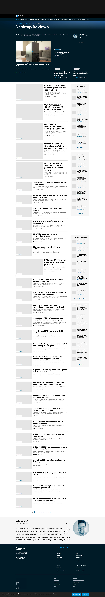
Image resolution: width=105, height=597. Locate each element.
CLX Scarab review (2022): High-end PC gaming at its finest (53, 107)
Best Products (72, 15)
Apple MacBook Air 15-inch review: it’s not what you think (82, 358)
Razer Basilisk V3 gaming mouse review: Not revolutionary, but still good (50, 345)
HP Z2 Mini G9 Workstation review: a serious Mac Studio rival (55, 126)
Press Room (75, 584)
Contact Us (59, 567)
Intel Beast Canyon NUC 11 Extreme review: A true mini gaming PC (50, 396)
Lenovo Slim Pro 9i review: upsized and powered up (81, 315)
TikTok (67, 547)
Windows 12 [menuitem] (32, 19)
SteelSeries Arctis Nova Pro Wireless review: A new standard (50, 183)
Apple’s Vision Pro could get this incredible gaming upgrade (82, 119)
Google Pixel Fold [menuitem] (64, 19)
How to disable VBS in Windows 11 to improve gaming (82, 255)
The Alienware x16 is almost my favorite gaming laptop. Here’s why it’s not (81, 352)
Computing (31, 15)
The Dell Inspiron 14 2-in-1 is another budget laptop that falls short (82, 323)
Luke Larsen (81, 34)
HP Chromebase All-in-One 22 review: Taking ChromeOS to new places (55, 146)
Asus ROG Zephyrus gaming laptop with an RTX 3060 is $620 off (81, 178)
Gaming (40, 15)
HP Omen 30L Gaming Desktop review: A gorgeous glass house (48, 487)
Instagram (56, 547)
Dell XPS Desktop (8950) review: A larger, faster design (48, 222)
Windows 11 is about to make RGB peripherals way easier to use (81, 291)
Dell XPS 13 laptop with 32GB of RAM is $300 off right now (82, 199)
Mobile (36, 15)
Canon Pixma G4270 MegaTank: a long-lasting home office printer (82, 308)
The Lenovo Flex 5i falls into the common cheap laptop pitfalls (82, 343)
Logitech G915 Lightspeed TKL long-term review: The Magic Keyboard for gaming (48, 383)
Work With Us (56, 582)
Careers (55, 578)
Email (80, 37)
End (48, 512)
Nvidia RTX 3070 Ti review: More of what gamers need (48, 435)
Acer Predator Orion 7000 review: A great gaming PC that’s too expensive (53, 166)
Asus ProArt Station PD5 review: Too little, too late (49, 209)
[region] (52, 594)
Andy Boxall (35, 376)
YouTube (61, 547)
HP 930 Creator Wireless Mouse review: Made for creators (48, 422)
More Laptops (80, 213)
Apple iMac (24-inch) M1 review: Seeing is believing (49, 461)
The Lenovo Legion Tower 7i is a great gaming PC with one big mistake (62, 54)
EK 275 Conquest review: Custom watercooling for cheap (45, 235)
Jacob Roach (24, 72)
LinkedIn (65, 547)
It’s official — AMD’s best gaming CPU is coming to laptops (82, 97)
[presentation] (31, 16)
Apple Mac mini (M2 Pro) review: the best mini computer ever (62, 73)
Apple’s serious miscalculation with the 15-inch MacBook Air (81, 126)
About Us (58, 565)
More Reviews (80, 364)
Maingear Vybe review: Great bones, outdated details (46, 248)
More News (79, 147)
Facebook (54, 547)
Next (51, 512)
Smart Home (61, 15)
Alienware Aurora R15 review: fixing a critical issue (80, 73)
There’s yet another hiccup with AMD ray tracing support (81, 141)
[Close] (103, 594)
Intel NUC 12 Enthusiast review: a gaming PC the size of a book (55, 87)
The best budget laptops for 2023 (82, 157)
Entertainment (47, 15)
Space (77, 553)
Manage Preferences (76, 582)
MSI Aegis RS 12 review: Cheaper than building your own (55, 262)
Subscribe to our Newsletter (81, 565)
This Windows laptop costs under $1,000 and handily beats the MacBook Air (82, 164)
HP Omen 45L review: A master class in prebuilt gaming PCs (48, 280)
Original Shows (79, 557)
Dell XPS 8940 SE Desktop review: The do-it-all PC (50, 474)
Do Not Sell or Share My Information (78, 580)
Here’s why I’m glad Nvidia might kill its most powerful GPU (82, 111)
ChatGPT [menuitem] (22, 19)
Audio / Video (54, 15)
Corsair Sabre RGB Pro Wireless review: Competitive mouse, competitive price (48, 319)
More (86, 15)
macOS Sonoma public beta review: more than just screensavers (82, 336)
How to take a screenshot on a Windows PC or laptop (82, 284)
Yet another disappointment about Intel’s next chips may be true (82, 134)
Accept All (85, 594)
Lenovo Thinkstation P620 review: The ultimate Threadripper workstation (47, 358)
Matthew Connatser (47, 115)
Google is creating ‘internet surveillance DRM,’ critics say (81, 90)
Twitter (58, 547)
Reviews (78, 15)
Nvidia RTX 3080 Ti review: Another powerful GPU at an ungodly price (50, 448)
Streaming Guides (79, 555)
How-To (77, 560)
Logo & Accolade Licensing (61, 570)
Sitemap (74, 586)
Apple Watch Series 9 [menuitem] (81, 19)
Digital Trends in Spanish (80, 570)
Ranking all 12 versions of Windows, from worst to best (82, 240)
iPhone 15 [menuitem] (26, 19)
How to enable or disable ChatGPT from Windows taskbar (82, 248)
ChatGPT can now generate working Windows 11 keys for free (82, 277)
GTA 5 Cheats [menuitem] (43, 19)
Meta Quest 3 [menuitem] (37, 19)
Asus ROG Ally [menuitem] (50, 19)
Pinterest (63, 547)
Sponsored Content (79, 567)
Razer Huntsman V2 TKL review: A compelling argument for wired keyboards (49, 306)
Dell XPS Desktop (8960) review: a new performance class (32, 64)
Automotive (78, 551)
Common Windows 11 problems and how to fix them (82, 262)
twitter (79, 37)
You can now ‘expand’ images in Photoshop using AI (81, 104)
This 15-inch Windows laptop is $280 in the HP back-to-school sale (82, 192)
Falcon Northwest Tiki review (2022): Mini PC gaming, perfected (50, 196)
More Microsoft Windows (79, 298)
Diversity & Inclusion (57, 584)
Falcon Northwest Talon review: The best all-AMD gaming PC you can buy (50, 499)
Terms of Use (56, 586)
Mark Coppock (35, 428)
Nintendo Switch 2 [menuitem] (72, 19)
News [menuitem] (82, 15)
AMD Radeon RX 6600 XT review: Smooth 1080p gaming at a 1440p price (48, 409)
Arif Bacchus (46, 154)
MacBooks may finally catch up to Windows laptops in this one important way (81, 270)
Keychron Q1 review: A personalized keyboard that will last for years (50, 370)
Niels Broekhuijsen (36, 312)
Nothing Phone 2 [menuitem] (57, 19)
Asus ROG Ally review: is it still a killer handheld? (82, 330)
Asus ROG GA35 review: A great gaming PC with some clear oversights (49, 293)
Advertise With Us (56, 580)
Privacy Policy (75, 578)
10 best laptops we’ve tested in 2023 (81, 185)
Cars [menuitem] (66, 15)
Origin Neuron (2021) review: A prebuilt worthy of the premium (48, 332)
